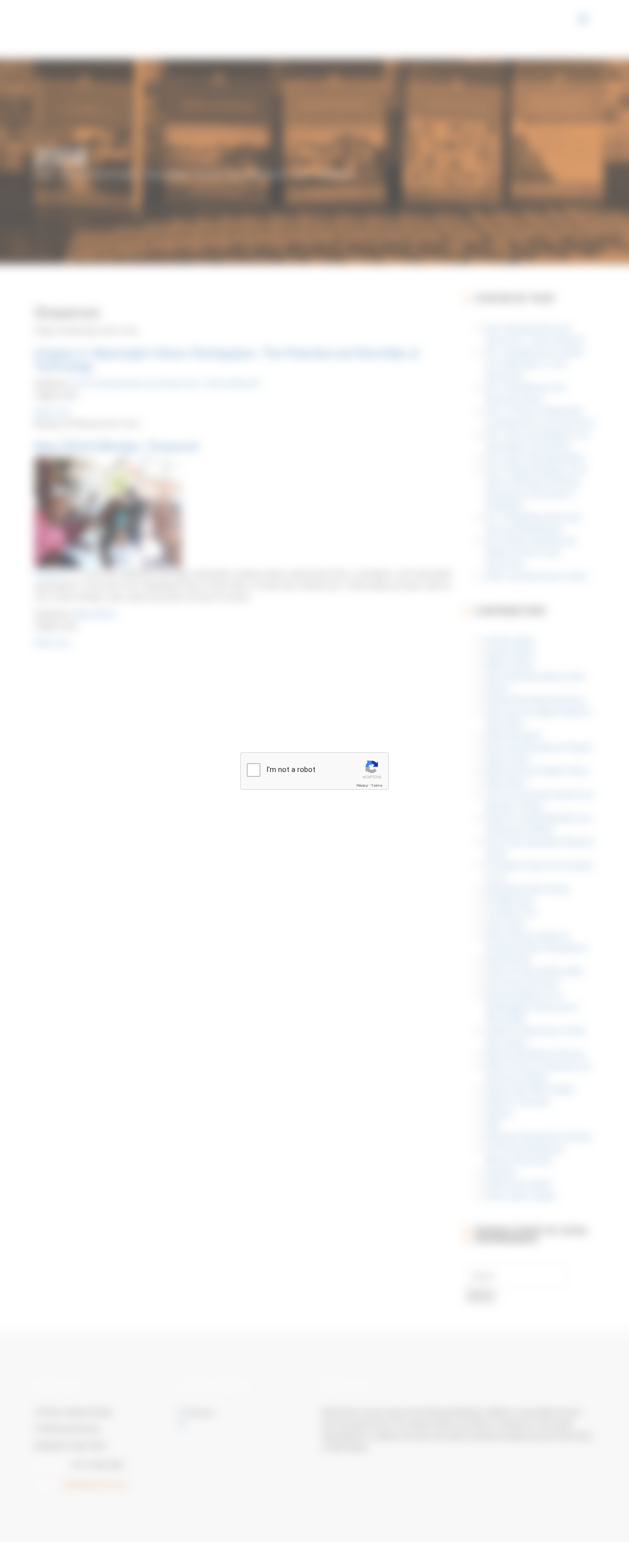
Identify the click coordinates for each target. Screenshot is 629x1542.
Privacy (362, 785)
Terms (377, 785)
